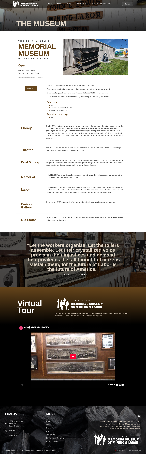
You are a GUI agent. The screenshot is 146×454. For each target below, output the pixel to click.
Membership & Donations (101, 4)
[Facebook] (139, 416)
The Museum (81, 4)
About (49, 4)
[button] (50, 4)
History (68, 4)
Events (59, 4)
